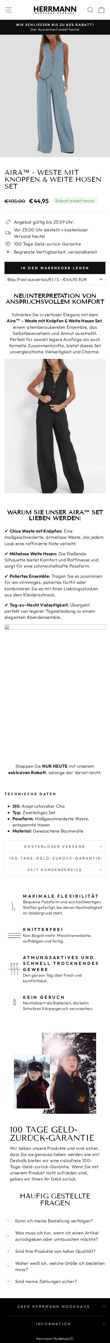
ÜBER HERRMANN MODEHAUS (53, 1306)
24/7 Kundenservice (55, 869)
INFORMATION (54, 1324)
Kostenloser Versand (55, 846)
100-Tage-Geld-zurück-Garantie (55, 858)
